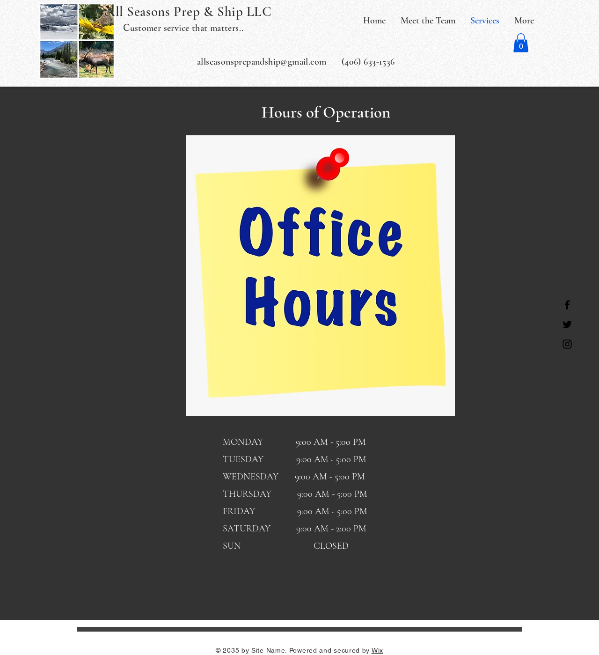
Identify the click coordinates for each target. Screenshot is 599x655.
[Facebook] (567, 305)
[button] (521, 42)
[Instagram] (567, 344)
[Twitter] (567, 324)
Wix (377, 650)
